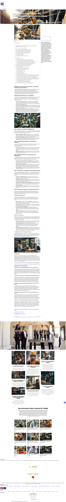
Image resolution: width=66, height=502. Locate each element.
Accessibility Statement (33, 499)
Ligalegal (25, 309)
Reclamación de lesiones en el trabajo (24, 415)
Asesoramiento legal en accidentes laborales (34, 410)
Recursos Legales (3, 10)
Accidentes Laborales (18, 366)
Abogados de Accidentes (9, 486)
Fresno (25, 491)
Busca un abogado (16, 262)
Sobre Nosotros (3, 8)
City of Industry (17, 491)
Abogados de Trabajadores (17, 486)
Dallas (22, 491)
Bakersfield (9, 491)
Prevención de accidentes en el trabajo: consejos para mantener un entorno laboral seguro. (32, 442)
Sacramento (44, 491)
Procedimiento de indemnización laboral (32, 414)
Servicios (3, 6)
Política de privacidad (33, 497)
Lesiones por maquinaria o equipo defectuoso (18, 381)
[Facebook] (3, 488)
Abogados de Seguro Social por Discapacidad (44, 486)
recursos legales (25, 262)
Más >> (15, 431)
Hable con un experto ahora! (46, 38)
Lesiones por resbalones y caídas (47, 362)
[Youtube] (1, 488)
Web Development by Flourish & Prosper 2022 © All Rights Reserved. (19, 501)
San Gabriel (52, 491)
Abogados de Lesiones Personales (55, 486)
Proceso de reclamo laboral (43, 414)
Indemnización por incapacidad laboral (27, 413)
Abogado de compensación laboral (23, 410)
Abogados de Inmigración (34, 486)
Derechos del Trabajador (47, 48)
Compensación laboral (33, 390)
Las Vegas (33, 491)
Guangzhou (28, 491)
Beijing (13, 491)
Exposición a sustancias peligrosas (33, 367)
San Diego (48, 491)
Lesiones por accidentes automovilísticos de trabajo (18, 397)
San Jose (57, 491)
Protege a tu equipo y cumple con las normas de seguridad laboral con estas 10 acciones (19, 429)
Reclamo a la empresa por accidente (36, 415)
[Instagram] (5, 488)
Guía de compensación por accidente (33, 412)
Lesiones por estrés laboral (48, 387)
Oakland (37, 491)
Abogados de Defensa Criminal (25, 486)
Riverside (40, 491)
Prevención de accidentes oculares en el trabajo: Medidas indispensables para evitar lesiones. (32, 429)
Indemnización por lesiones (37, 413)
